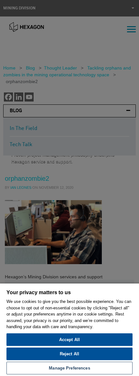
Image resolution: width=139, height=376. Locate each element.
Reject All (69, 353)
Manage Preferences (69, 368)
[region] (69, 329)
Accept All (69, 339)
